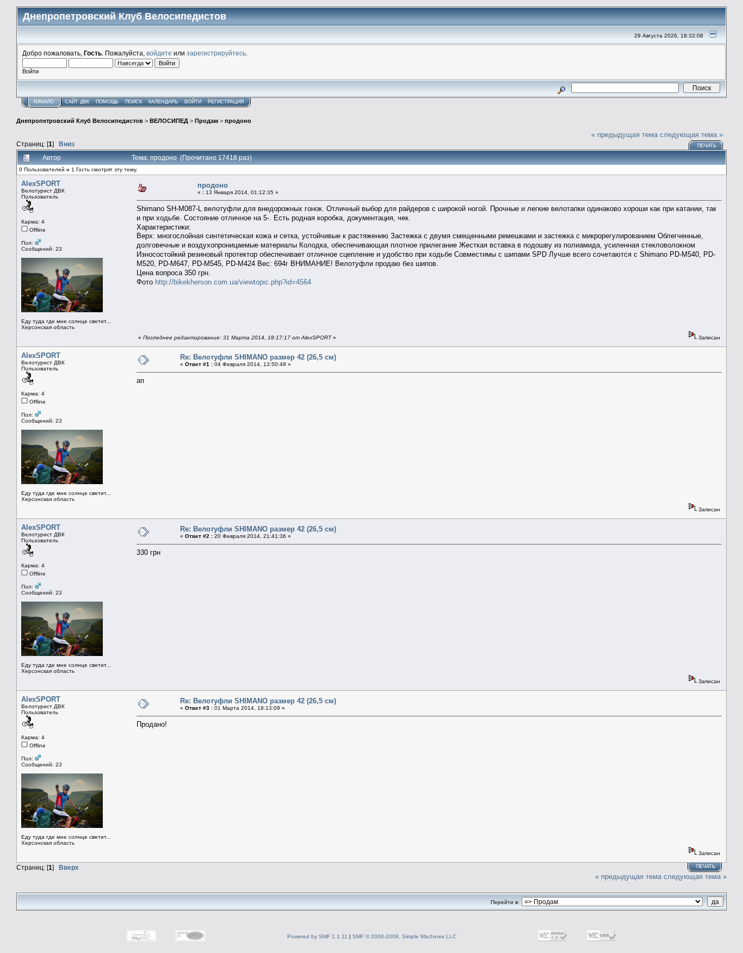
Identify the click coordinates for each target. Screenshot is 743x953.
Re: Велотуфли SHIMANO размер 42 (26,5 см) (258, 357)
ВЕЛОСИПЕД (169, 120)
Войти (192, 101)
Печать (706, 145)
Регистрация (226, 101)
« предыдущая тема (624, 135)
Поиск (133, 101)
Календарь (163, 101)
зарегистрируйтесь (216, 53)
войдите (159, 53)
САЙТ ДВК (77, 101)
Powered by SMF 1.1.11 (317, 936)
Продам (206, 120)
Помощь (107, 101)
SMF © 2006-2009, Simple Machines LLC (404, 936)
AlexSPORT (40, 184)
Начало (44, 101)
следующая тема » (691, 135)
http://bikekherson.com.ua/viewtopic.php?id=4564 (233, 282)
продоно (238, 120)
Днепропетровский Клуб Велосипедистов (79, 120)
